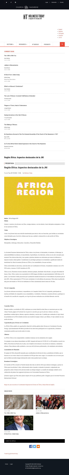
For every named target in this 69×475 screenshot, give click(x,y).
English (60, 29)
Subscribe (53, 2)
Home (6, 464)
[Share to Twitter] (34, 446)
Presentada (9, 163)
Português (61, 33)
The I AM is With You (10, 55)
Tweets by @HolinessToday (11, 453)
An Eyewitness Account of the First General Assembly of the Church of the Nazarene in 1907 (31, 134)
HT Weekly (35, 44)
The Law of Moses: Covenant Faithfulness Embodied (19, 96)
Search (62, 44)
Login (46, 2)
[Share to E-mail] (38, 446)
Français (61, 35)
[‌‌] (6, 2)
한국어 (60, 37)
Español (61, 31)
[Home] (34, 17)
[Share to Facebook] (30, 446)
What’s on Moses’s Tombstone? (13, 86)
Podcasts (47, 44)
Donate (61, 2)
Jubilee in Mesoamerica (11, 65)
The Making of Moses (10, 124)
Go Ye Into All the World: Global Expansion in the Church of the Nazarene (25, 144)
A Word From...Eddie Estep (12, 75)
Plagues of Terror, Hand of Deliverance (15, 105)
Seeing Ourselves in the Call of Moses (15, 115)
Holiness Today (28, 173)
